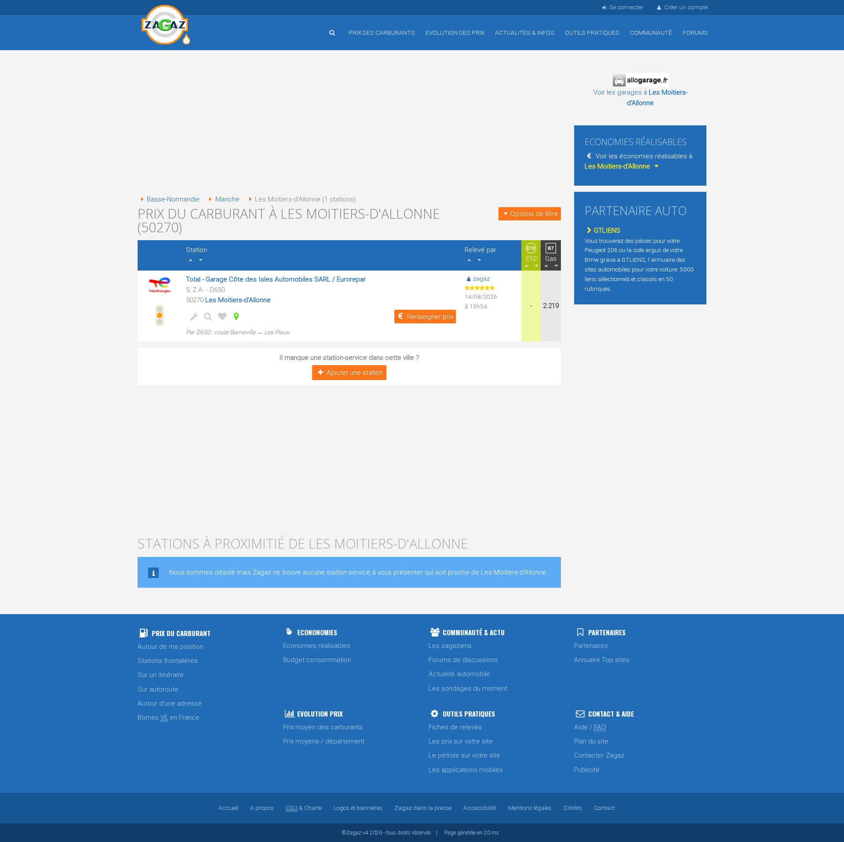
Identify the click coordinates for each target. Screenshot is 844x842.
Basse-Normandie (173, 199)
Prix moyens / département (323, 741)
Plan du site (591, 741)
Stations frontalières (168, 661)
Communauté (651, 32)
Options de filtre (534, 214)
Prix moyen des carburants (323, 727)
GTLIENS (607, 230)
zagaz (481, 278)
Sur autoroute (158, 689)
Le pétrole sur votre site (464, 755)
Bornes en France (169, 717)
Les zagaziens (450, 646)
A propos (262, 807)
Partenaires (591, 646)
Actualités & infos (524, 32)
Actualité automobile (459, 674)
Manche (227, 199)
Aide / (590, 727)
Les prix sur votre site (461, 741)
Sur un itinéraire (161, 675)
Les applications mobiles (466, 770)
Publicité (587, 770)
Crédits (573, 807)
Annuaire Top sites (601, 660)
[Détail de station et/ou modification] (206, 316)
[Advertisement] (349, 123)
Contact (604, 807)
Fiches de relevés (455, 727)
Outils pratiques (592, 32)
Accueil (166, 26)
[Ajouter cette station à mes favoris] (220, 316)
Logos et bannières (358, 807)
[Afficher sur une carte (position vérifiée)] (234, 316)
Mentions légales (530, 807)
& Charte (304, 807)
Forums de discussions (463, 660)
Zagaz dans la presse (422, 807)
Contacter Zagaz (599, 755)
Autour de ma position (171, 647)
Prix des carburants (382, 32)
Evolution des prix (455, 32)
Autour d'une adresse (170, 703)
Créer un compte (686, 7)
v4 (365, 833)
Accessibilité (479, 807)
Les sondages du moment (468, 688)
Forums (695, 32)
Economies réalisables (316, 646)
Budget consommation (317, 660)
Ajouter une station (355, 373)
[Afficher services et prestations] (192, 316)
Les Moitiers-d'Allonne (238, 300)
